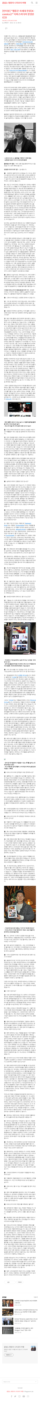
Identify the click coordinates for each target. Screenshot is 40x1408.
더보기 (36, 1297)
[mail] (28, 1396)
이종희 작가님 (22, 675)
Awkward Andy (20, 529)
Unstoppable (20, 525)
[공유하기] (11, 1282)
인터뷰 (11, 700)
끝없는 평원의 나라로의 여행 (14, 2)
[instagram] (19, 1396)
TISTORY (20, 1388)
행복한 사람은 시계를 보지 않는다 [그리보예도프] (16, 1350)
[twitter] (15, 1396)
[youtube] (24, 1396)
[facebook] (11, 1396)
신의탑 (14, 677)
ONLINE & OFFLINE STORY (9, 21)
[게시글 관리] (13, 1282)
